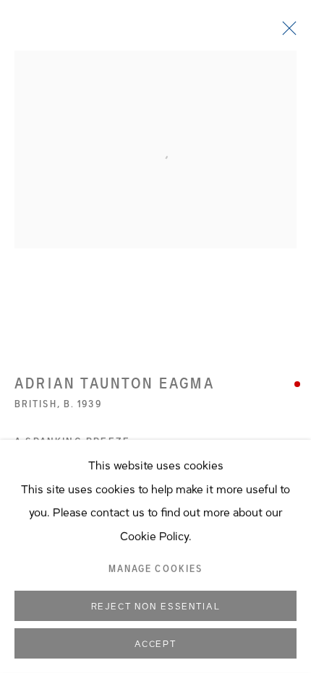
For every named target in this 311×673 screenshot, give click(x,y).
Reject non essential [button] (156, 607)
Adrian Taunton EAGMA (114, 383)
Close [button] (286, 32)
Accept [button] (155, 644)
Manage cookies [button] (155, 569)
